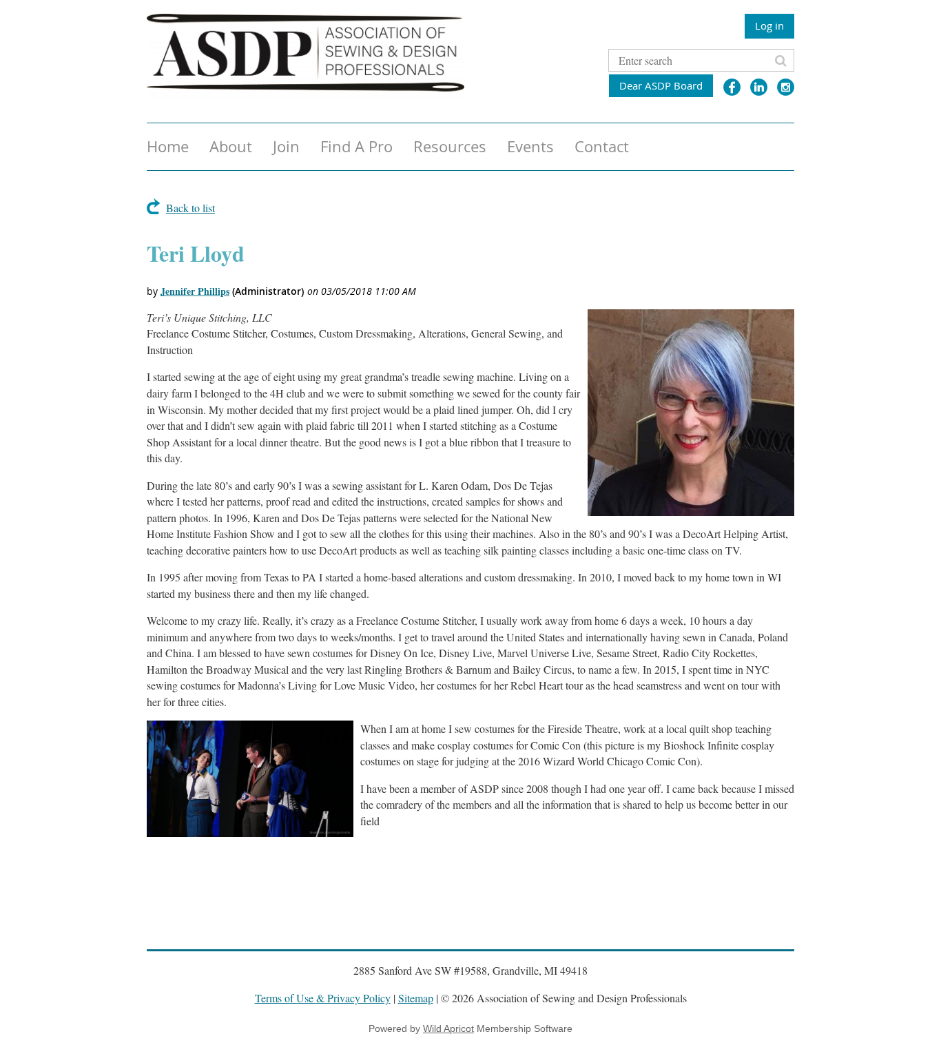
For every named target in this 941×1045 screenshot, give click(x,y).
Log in (769, 25)
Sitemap (415, 998)
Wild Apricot (448, 1028)
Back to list (190, 207)
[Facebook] (732, 87)
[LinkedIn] (758, 87)
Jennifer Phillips (195, 291)
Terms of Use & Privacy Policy (323, 998)
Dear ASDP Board (661, 85)
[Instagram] (785, 87)
